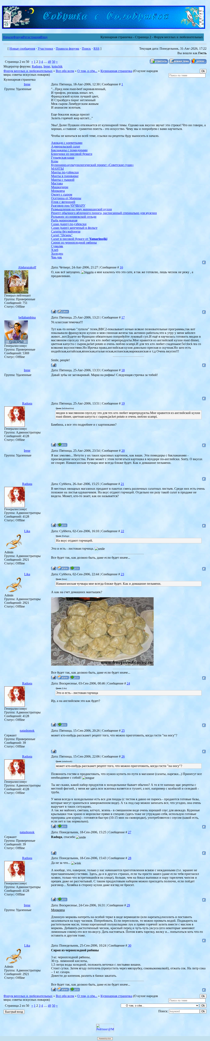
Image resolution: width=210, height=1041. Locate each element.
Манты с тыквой (62, 179)
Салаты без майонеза (65, 231)
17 (123, 317)
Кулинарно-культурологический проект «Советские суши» (92, 165)
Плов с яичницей (63, 202)
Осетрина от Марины (66, 198)
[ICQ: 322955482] (75, 568)
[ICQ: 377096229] (62, 445)
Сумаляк (57, 246)
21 (122, 484)
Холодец (57, 253)
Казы (54, 161)
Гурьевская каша (62, 157)
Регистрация (31, 37)
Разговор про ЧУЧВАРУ (68, 205)
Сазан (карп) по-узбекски (69, 224)
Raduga (37, 66)
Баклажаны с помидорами (69, 150)
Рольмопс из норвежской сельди (73, 216)
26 (123, 756)
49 (49, 61)
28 (129, 858)
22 (122, 531)
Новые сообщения (22, 48)
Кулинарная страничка (116, 71)
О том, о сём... (87, 71)
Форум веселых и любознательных (27, 71)
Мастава (57, 183)
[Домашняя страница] (63, 568)
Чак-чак (56, 257)
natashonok (27, 730)
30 (129, 945)
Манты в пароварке (65, 176)
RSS (96, 48)
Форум (18, 37)
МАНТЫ (57, 168)
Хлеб (54, 250)
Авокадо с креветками (66, 142)
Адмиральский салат (65, 146)
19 (123, 403)
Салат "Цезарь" (62, 235)
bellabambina (27, 317)
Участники (45, 48)
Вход (43, 37)
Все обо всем (65, 71)
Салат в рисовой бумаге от (79, 239)
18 (123, 370)
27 (129, 832)
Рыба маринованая (64, 220)
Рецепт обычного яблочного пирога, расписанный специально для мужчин (104, 213)
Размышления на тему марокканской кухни (81, 209)
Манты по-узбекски (65, 172)
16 (121, 267)
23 (122, 574)
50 (53, 61)
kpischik (57, 66)
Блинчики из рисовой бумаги (71, 154)
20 (123, 450)
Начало (8, 37)
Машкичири (59, 187)
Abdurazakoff (27, 267)
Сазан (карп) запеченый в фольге (74, 227)
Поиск (86, 48)
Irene (46, 66)
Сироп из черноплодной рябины (74, 242)
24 (128, 683)
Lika (27, 531)
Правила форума (67, 48)
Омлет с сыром (61, 194)
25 (123, 730)
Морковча (58, 191)
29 (128, 905)
